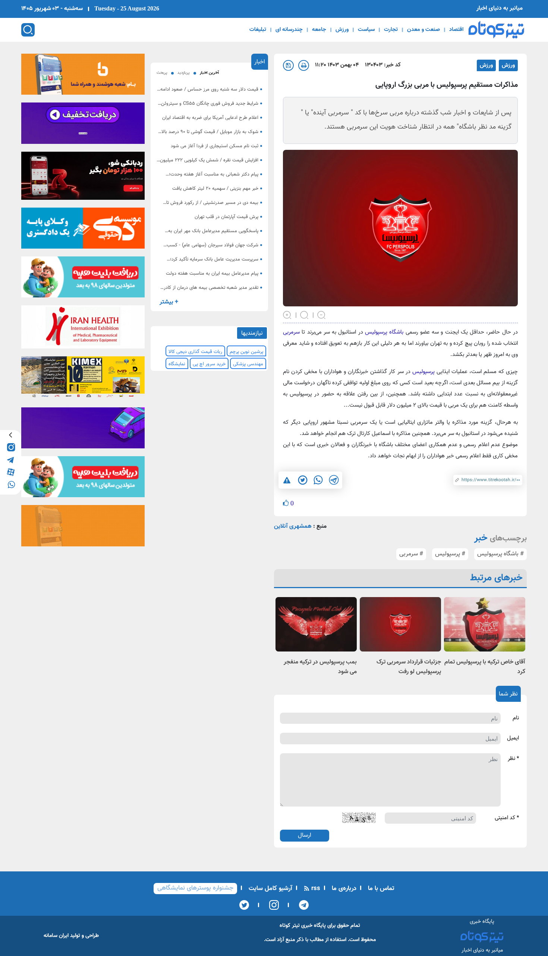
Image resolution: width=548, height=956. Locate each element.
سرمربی (291, 332)
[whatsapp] (10, 484)
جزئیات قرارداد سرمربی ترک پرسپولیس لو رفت (409, 666)
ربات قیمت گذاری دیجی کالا (195, 352)
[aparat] (10, 471)
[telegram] (10, 459)
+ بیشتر (169, 302)
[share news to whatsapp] (318, 480)
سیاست (366, 30)
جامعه (319, 30)
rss (314, 888)
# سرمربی (411, 554)
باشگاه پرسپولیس (384, 332)
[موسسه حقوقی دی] (83, 230)
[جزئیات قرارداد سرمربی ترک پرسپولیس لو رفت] (400, 624)
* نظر (513, 759)
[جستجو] (28, 30)
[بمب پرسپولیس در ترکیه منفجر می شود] (316, 624)
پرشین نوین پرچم (246, 352)
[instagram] (10, 447)
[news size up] (287, 314)
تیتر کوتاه (290, 925)
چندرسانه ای (289, 30)
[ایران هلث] (83, 329)
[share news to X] (302, 480)
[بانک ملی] (83, 76)
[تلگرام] (301, 905)
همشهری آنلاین (293, 526)
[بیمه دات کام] (83, 126)
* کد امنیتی (507, 818)
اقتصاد (456, 30)
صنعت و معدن (423, 30)
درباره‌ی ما (343, 888)
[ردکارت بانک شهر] (83, 178)
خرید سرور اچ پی (209, 364)
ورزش (342, 30)
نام (516, 718)
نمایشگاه (177, 364)
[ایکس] (244, 905)
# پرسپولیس (450, 554)
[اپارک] (83, 279)
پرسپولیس (422, 371)
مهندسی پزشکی (248, 364)
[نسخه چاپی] (303, 65)
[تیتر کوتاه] (496, 29)
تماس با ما (380, 888)
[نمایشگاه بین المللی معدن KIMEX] (83, 379)
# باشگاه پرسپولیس (500, 554)
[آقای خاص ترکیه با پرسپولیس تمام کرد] (484, 624)
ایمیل (513, 738)
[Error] (286, 479)
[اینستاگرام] (271, 905)
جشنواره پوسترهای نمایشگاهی (195, 888)
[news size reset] (304, 314)
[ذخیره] (288, 65)
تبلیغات (257, 30)
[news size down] (321, 314)
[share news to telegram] (333, 480)
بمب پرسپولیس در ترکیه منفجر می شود (320, 666)
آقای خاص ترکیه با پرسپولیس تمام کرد (484, 666)
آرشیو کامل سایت (269, 888)
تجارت (391, 30)
